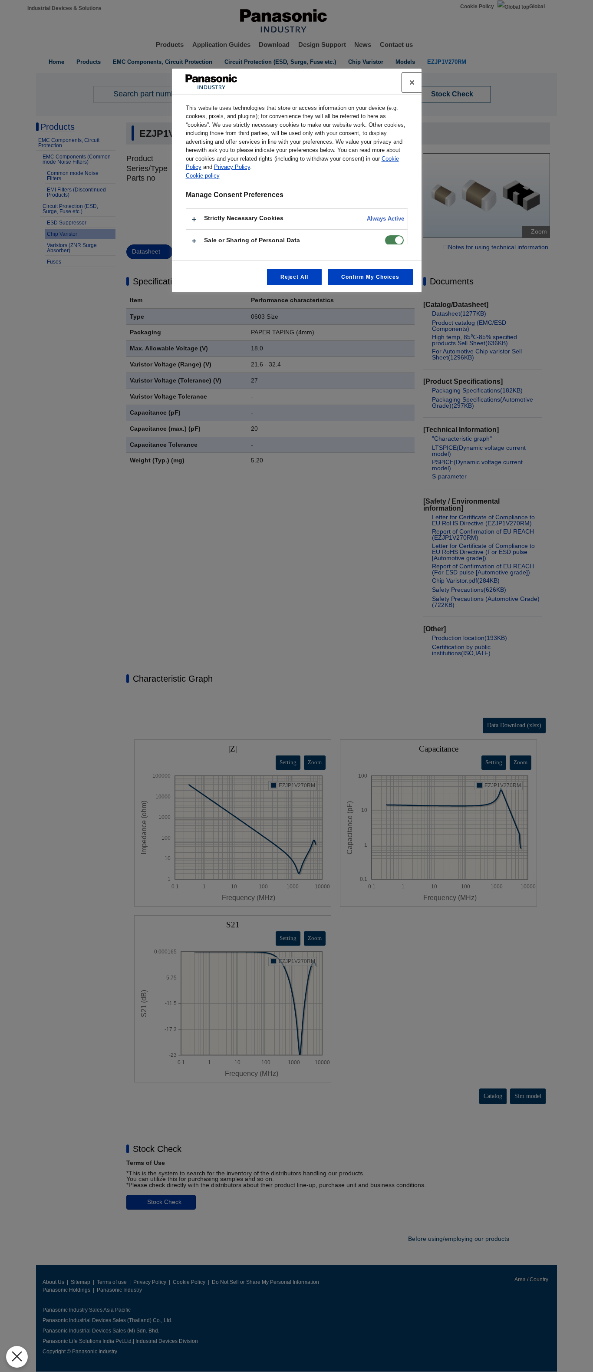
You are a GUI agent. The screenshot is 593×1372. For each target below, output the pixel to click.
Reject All (294, 277)
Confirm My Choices (370, 277)
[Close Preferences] (17, 1357)
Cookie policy (203, 175)
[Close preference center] (412, 82)
